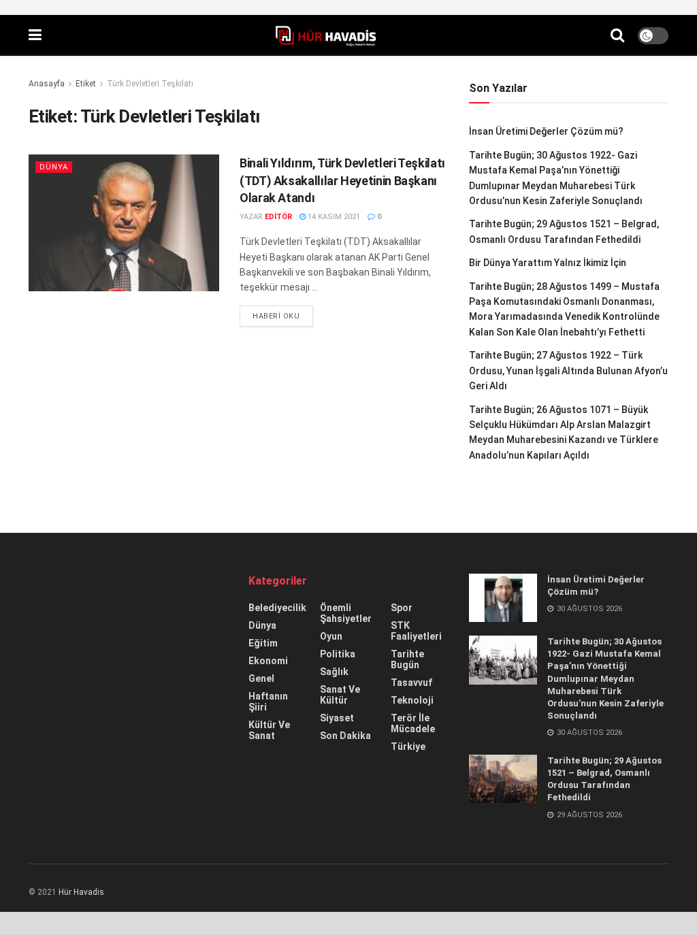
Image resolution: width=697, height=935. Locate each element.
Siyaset (337, 717)
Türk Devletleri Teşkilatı (150, 83)
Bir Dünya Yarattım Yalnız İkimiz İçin (547, 262)
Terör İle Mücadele (413, 723)
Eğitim (263, 643)
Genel (261, 678)
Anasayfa (47, 83)
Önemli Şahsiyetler (346, 613)
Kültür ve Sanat (269, 730)
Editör (278, 216)
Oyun (331, 636)
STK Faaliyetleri (416, 631)
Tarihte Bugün (407, 659)
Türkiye (408, 746)
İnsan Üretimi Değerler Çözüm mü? (546, 131)
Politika (337, 654)
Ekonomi (268, 660)
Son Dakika (345, 735)
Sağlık (334, 671)
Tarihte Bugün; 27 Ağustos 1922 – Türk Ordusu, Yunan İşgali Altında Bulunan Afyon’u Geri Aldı (568, 370)
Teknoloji (412, 700)
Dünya (53, 167)
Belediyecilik (277, 607)
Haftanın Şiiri (268, 701)
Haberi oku (276, 316)
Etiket (86, 83)
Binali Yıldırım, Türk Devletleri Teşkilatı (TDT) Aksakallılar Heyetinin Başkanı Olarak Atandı (342, 180)
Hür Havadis (81, 892)
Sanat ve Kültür (340, 695)
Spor (401, 607)
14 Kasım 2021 (333, 216)
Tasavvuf (411, 682)
